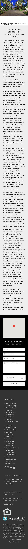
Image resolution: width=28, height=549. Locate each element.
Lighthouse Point (11, 454)
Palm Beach (9, 425)
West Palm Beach (11, 427)
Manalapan (9, 432)
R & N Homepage (11, 403)
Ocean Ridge (9, 434)
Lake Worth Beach (11, 430)
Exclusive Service (11, 408)
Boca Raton (9, 445)
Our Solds (9, 410)
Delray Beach (10, 441)
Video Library (10, 417)
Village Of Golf (10, 436)
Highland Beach (10, 443)
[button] (2, 9)
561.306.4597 (10, 504)
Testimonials (10, 414)
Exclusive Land (10, 457)
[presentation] (14, 378)
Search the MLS (10, 412)
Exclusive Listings (11, 406)
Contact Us (9, 419)
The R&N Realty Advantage (14, 479)
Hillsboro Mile (10, 452)
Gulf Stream (9, 439)
